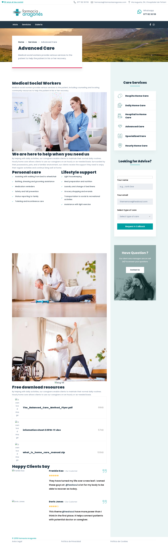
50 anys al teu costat (13, 2)
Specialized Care (135, 136)
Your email (122, 195)
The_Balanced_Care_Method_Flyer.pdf (48, 407)
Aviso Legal (17, 541)
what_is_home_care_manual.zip (44, 452)
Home (21, 42)
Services (32, 42)
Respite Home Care (137, 95)
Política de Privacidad (71, 541)
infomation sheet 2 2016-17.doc (42, 429)
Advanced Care (134, 126)
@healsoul (72, 484)
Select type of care (127, 210)
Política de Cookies (119, 541)
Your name (122, 180)
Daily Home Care (135, 105)
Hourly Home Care (136, 145)
